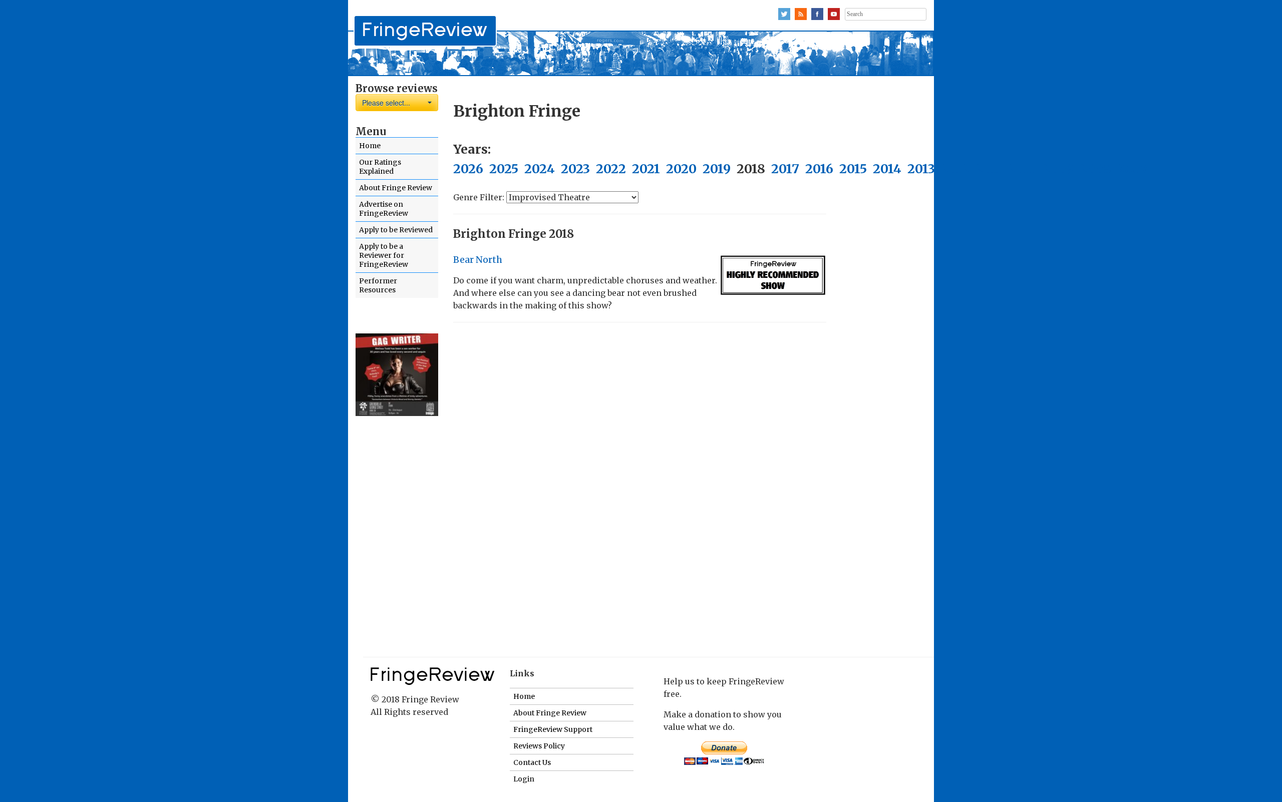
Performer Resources (378, 285)
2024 (539, 169)
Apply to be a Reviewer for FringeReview (383, 255)
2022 (611, 169)
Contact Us (532, 762)
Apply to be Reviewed (396, 229)
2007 (1132, 169)
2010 (1022, 169)
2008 (1095, 169)
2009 (1058, 169)
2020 (681, 169)
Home (370, 145)
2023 (575, 169)
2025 (503, 169)
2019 (717, 169)
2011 (989, 169)
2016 (819, 169)
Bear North (477, 259)
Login (523, 778)
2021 (646, 169)
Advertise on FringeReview (383, 209)
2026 (468, 169)
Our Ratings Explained (380, 167)
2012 (955, 169)
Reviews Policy (539, 745)
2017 (785, 169)
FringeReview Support (552, 729)
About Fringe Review (395, 187)
